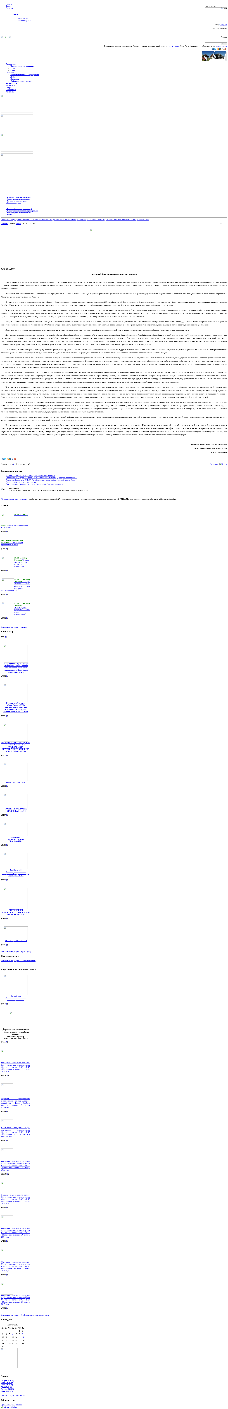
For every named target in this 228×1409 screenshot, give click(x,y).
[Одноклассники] (218, 48)
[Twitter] (215, 48)
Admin (18, 224)
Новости (4, 224)
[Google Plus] (225, 48)
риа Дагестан (17, 1405)
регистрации (174, 46)
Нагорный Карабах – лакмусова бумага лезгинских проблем (30, 476)
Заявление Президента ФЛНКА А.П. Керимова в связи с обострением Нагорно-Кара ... (41, 480)
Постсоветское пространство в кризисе (21, 482)
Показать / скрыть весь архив (13, 1395)
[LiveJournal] (223, 48)
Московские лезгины (9, 499)
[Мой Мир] (220, 48)
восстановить (221, 46)
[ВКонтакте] (213, 48)
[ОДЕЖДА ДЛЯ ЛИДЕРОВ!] (9, 1368)
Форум (8, 6)
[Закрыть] (222, 25)
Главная (9, 4)
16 (23, 1337)
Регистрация (23, 18)
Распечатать (214, 464)
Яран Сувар (6, 1405)
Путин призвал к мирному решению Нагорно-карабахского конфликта (34, 484)
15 (19, 1337)
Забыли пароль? (24, 21)
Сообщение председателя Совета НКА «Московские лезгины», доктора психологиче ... (41, 478)
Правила (9, 8)
